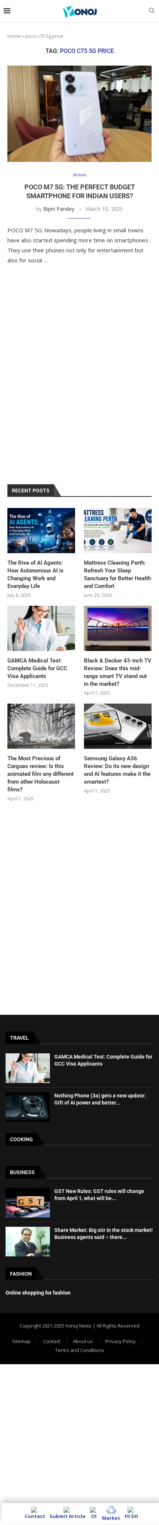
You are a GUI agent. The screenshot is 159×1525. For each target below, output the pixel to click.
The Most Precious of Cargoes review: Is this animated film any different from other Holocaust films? (40, 774)
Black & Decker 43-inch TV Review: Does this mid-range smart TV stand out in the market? (117, 672)
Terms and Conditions (79, 1350)
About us (83, 1341)
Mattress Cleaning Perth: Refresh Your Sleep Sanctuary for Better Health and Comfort (117, 574)
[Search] (151, 11)
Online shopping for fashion (38, 1293)
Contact (51, 1341)
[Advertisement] (79, 382)
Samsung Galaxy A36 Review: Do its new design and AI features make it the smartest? (117, 770)
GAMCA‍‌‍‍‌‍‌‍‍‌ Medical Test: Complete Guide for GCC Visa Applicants (37, 668)
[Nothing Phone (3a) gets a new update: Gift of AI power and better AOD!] (28, 1107)
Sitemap (21, 1341)
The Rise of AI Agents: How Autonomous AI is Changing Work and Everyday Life (35, 574)
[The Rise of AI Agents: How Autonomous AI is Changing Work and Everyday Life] (41, 530)
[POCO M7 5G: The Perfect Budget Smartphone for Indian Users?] (79, 114)
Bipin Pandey (58, 208)
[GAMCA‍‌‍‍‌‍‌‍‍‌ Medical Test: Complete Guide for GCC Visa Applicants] (41, 628)
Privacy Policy (120, 1341)
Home (14, 36)
